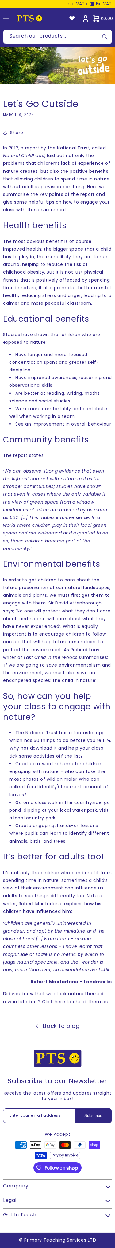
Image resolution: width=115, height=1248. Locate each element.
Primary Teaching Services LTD (60, 1240)
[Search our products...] (105, 37)
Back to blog (61, 1026)
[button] (102, 18)
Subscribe (93, 1115)
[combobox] (57, 37)
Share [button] (16, 132)
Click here (53, 1002)
